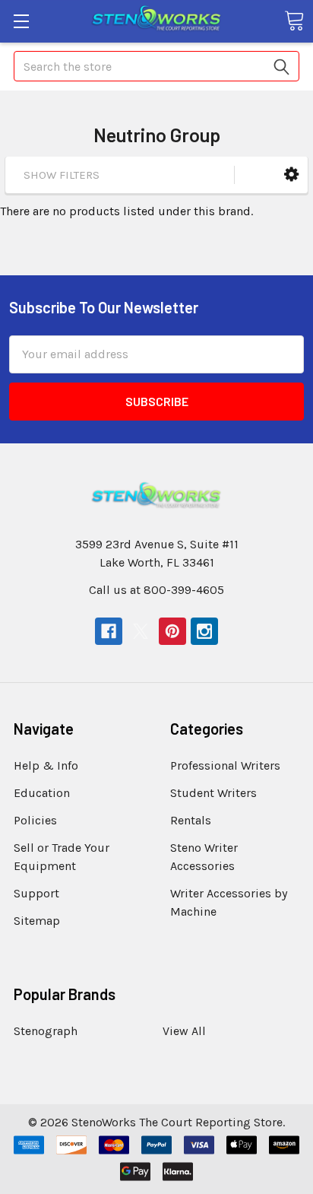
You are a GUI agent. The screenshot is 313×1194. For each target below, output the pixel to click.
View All (184, 1031)
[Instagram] (204, 631)
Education (42, 793)
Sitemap (37, 920)
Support (36, 893)
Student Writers (213, 793)
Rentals (190, 820)
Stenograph (45, 1031)
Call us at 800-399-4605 (156, 590)
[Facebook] (108, 631)
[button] (291, 174)
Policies (35, 820)
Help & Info (46, 765)
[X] (140, 631)
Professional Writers (225, 765)
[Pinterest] (172, 631)
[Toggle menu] (21, 21)
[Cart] (294, 20)
